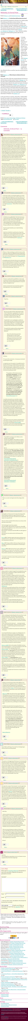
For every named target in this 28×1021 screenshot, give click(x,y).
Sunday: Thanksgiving (5, 982)
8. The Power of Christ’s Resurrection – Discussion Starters (13, 989)
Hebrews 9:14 (5, 31)
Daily (5, 6)
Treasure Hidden (17, 422)
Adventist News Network (6, 999)
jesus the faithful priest (8, 119)
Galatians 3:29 (16, 93)
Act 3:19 (3, 537)
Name (3, 894)
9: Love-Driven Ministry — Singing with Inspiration (12, 971)
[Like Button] (10, 115)
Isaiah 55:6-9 (19, 237)
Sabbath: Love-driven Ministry (7, 983)
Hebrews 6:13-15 (23, 84)
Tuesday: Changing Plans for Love (17, 941)
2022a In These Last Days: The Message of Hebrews (15, 118)
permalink (17, 119)
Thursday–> (8, 110)
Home (2, 6)
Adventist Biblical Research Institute (9, 1004)
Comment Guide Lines (13, 870)
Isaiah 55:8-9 (9, 203)
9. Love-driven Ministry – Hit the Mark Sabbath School (12, 973)
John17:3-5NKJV (5, 657)
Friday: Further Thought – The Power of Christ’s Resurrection (13, 986)
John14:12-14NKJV (5, 645)
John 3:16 (10, 791)
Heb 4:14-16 (4, 693)
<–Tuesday (3, 110)
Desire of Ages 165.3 (6, 732)
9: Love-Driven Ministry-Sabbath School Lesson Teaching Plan (14, 979)
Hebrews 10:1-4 (12, 31)
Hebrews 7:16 (6, 18)
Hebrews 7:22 (6, 75)
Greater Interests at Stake (6, 969)
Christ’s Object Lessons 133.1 (11, 395)
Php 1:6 (3, 543)
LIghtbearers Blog (5, 996)
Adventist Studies (5, 994)
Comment (3, 877)
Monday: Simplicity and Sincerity (16, 960)
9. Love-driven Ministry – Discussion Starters (10, 978)
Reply (5, 190)
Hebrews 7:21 (22, 80)
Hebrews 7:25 (24, 26)
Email (3, 897)
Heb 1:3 (12, 688)
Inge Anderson (4, 961)
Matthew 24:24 (8, 257)
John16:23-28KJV (5, 649)
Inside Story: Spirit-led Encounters (8, 985)
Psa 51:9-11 (4, 548)
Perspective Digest (5, 1006)
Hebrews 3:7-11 (16, 84)
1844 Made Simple (5, 1003)
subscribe (18, 906)
